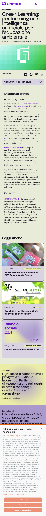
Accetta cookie (23, 500)
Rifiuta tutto (23, 505)
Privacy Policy (8, 494)
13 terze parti (15, 435)
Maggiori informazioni (23, 510)
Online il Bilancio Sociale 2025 (21, 350)
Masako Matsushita (29, 103)
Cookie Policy (19, 494)
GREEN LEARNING (13, 147)
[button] (42, 429)
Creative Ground (21, 106)
